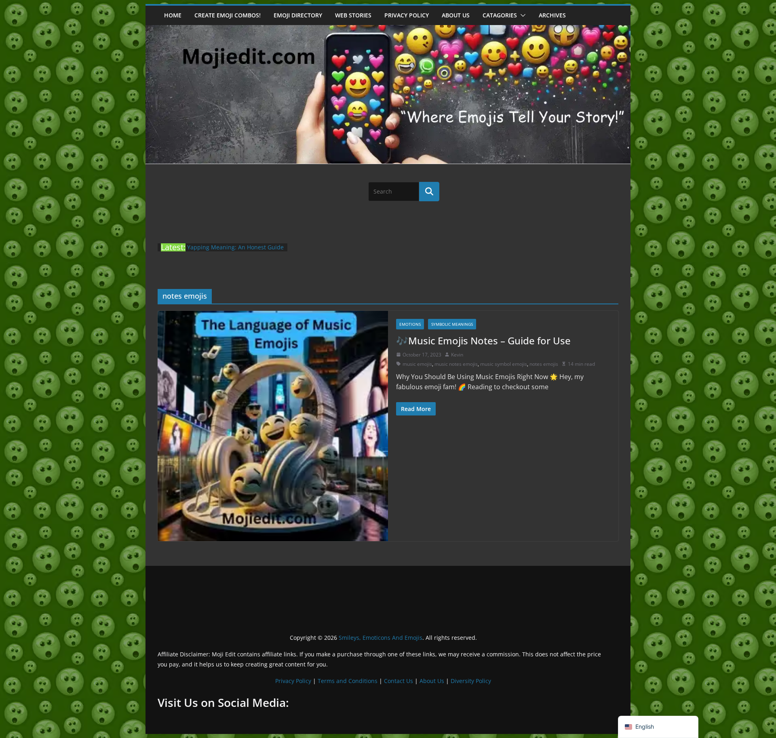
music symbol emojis (503, 364)
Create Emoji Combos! (227, 15)
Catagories (500, 15)
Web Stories (353, 15)
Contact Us (398, 681)
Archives (552, 15)
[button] (521, 15)
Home (172, 15)
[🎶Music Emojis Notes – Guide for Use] (273, 426)
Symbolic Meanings (452, 324)
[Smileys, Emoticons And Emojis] (388, 29)
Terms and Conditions (347, 681)
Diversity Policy (471, 681)
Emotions (410, 324)
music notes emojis (456, 364)
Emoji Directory (298, 15)
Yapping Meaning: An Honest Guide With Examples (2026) (235, 251)
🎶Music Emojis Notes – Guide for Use (483, 340)
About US (456, 15)
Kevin (457, 355)
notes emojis (543, 364)
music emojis (417, 364)
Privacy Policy (406, 15)
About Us (432, 681)
